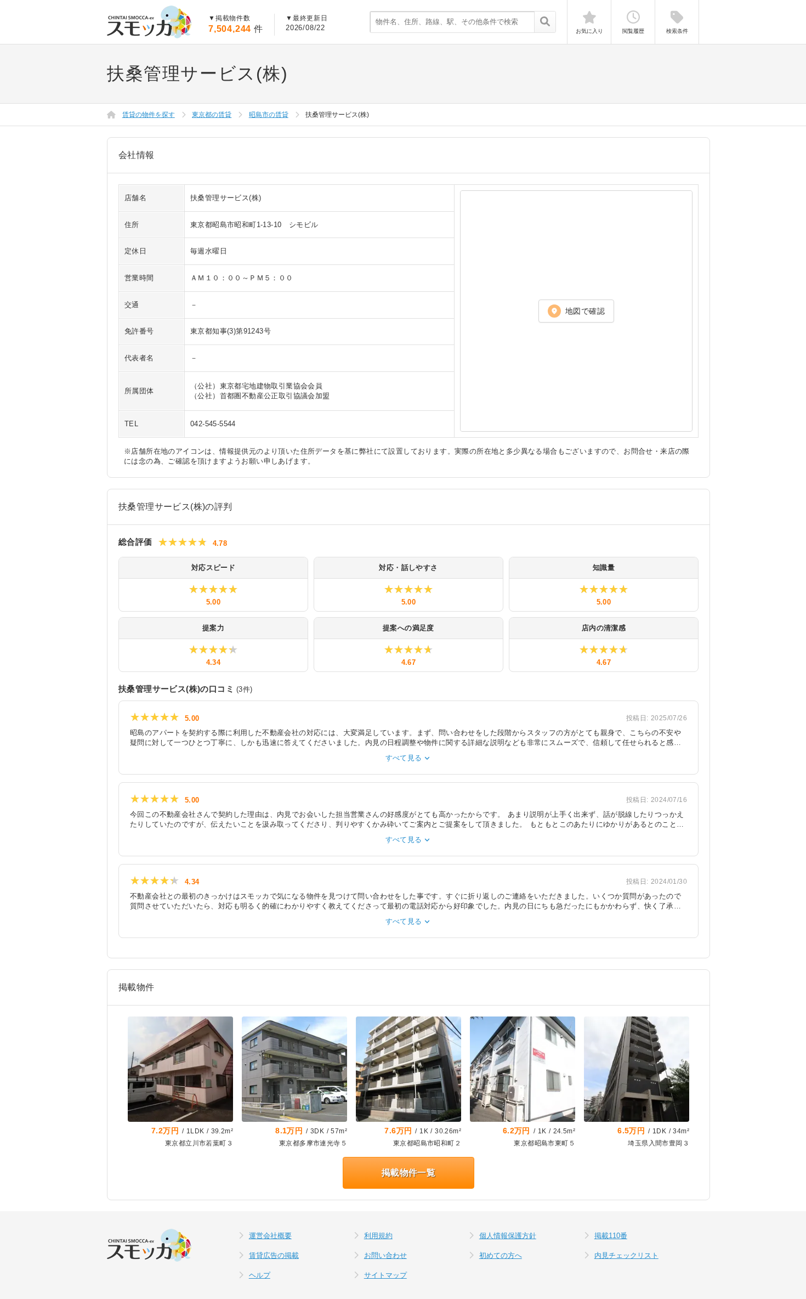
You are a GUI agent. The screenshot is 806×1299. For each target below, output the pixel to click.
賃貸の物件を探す (148, 114)
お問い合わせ (385, 1255)
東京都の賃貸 (211, 114)
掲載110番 (610, 1236)
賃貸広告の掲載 (274, 1255)
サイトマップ (385, 1275)
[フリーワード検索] (544, 22)
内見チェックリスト (626, 1255)
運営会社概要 (270, 1236)
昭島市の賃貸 (268, 114)
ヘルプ (259, 1275)
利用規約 (378, 1236)
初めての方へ (500, 1255)
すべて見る (408, 758)
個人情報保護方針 (507, 1236)
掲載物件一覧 (408, 1172)
